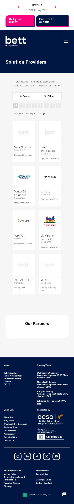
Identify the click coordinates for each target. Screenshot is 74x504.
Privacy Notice (42, 471)
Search (26, 96)
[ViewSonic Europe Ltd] (50, 221)
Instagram (18, 456)
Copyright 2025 (43, 480)
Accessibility (9, 434)
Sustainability (10, 437)
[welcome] (16, 41)
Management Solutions (23, 203)
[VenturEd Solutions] (24, 177)
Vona (44, 279)
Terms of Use (42, 474)
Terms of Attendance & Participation (14, 478)
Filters (50, 96)
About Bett (9, 417)
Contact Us (9, 441)
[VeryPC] (24, 221)
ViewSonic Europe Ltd (47, 237)
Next (55, 6)
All (15, 105)
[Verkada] (50, 177)
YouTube (56, 456)
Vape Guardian (23, 147)
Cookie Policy (10, 474)
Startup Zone (19, 288)
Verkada (46, 191)
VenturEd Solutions (20, 193)
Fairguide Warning (12, 483)
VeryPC (18, 235)
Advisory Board (11, 427)
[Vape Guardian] (24, 132)
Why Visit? (9, 421)
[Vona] (50, 265)
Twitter (47, 456)
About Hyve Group (12, 471)
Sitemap (8, 486)
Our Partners (10, 431)
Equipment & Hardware (23, 155)
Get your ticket (15, 21)
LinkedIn (27, 456)
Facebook (37, 456)
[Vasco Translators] (50, 132)
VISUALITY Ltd (23, 279)
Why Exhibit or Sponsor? (15, 424)
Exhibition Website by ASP (40, 495)
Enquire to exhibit (47, 21)
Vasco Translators (48, 149)
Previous (18, 6)
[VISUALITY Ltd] (24, 265)
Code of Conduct (44, 483)
